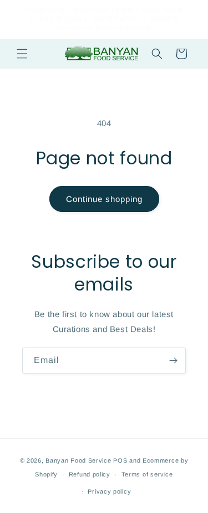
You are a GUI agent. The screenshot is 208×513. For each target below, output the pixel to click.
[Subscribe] (173, 361)
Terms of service (147, 474)
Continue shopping (104, 199)
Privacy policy (109, 491)
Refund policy (89, 474)
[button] (22, 54)
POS (120, 460)
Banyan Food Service (78, 460)
